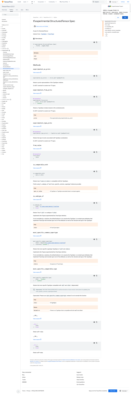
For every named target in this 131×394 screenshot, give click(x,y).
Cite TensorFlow (80, 384)
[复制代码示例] (96, 42)
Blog (23, 374)
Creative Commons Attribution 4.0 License (71, 359)
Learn (24, 1)
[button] (10, 27)
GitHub (123, 1)
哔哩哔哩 (24, 382)
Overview (4, 9)
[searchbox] (10, 14)
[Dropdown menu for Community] (56, 2)
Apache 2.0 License (34, 361)
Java (22, 9)
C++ (17, 9)
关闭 (118, 17)
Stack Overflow (80, 379)
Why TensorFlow (64, 1)
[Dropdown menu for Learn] (28, 2)
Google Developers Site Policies (55, 361)
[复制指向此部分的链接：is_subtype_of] (45, 196)
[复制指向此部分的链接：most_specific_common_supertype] (59, 233)
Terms (23, 390)
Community (52, 1)
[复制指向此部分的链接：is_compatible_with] (49, 165)
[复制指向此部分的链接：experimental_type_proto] (53, 123)
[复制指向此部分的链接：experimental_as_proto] (51, 69)
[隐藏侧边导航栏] (18, 391)
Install (19, 1)
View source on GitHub (42, 26)
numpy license (37, 362)
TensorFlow (35, 17)
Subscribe (112, 391)
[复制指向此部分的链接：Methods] (42, 65)
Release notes (80, 377)
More (27, 9)
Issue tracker (80, 374)
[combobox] (99, 1)
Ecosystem (41, 1)
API (32, 1)
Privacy (28, 390)
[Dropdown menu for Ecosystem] (45, 2)
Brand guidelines (81, 382)
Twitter (24, 379)
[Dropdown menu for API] (35, 2)
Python (11, 9)
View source (36, 72)
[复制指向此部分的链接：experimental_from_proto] (53, 90)
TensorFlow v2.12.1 (8, 6)
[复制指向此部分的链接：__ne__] (39, 336)
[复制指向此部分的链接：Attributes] (40, 53)
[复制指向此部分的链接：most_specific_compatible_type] (58, 269)
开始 (125, 17)
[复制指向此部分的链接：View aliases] (43, 39)
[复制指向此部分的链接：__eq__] (39, 315)
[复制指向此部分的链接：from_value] (42, 145)
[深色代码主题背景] (94, 42)
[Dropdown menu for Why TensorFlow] (70, 2)
